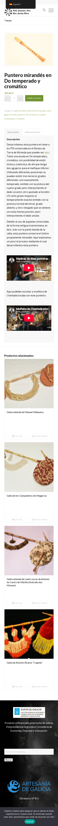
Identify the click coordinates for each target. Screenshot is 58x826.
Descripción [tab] (13, 132)
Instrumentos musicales (36, 111)
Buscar (9, 760)
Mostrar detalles (41, 436)
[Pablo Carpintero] (24, 10)
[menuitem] (43, 10)
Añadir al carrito (34, 98)
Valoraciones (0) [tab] (32, 132)
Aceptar (30, 821)
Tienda (7, 20)
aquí (47, 152)
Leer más (18, 436)
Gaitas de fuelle (20, 111)
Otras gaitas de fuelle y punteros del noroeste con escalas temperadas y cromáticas (27, 115)
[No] (54, 816)
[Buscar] (43, 10)
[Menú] (50, 10)
